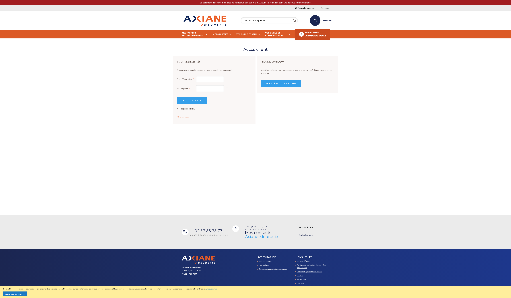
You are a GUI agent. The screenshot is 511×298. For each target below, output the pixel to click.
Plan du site (301, 279)
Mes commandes (265, 261)
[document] (255, 292)
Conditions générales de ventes (309, 271)
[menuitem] (312, 34)
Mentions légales (303, 261)
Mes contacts (261, 235)
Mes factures (264, 265)
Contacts (300, 283)
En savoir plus (211, 289)
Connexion (325, 8)
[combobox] (269, 20)
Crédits (300, 275)
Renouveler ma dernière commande (273, 269)
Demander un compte (307, 8)
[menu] (255, 34)
